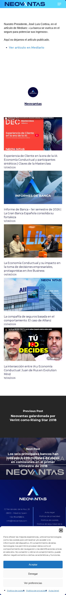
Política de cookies (16, 590)
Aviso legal (54, 590)
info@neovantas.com (17, 520)
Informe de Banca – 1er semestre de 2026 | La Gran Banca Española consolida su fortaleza (32, 213)
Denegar (33, 573)
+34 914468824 (16, 517)
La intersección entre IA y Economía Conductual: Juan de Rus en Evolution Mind (30, 370)
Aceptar (33, 564)
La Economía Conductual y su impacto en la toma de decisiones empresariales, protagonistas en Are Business (32, 266)
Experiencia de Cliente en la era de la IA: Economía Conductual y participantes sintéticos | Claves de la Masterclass (31, 159)
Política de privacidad (36, 590)
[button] (61, 530)
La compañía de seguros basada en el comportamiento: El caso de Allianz (29, 318)
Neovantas (33, 104)
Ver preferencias (33, 583)
